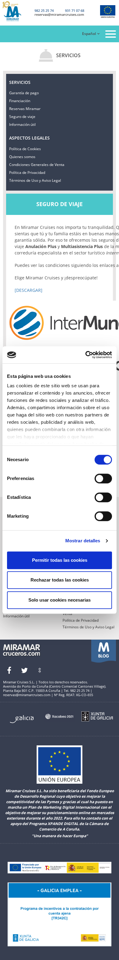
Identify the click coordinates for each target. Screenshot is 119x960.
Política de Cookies (25, 148)
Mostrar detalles (82, 540)
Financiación (19, 100)
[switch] (103, 478)
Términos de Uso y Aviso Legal (35, 180)
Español (89, 33)
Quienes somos (22, 156)
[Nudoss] (40, 670)
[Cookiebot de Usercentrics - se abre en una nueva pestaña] (85, 355)
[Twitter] (24, 670)
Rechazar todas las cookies (60, 579)
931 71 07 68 (74, 10)
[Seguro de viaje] (16, 11)
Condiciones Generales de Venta (36, 164)
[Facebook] (9, 670)
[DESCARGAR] (28, 290)
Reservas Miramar (25, 108)
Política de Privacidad (27, 172)
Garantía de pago (24, 92)
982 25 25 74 (44, 10)
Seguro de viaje (22, 116)
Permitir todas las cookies (59, 560)
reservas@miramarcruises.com (59, 14)
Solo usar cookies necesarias (59, 600)
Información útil (22, 124)
